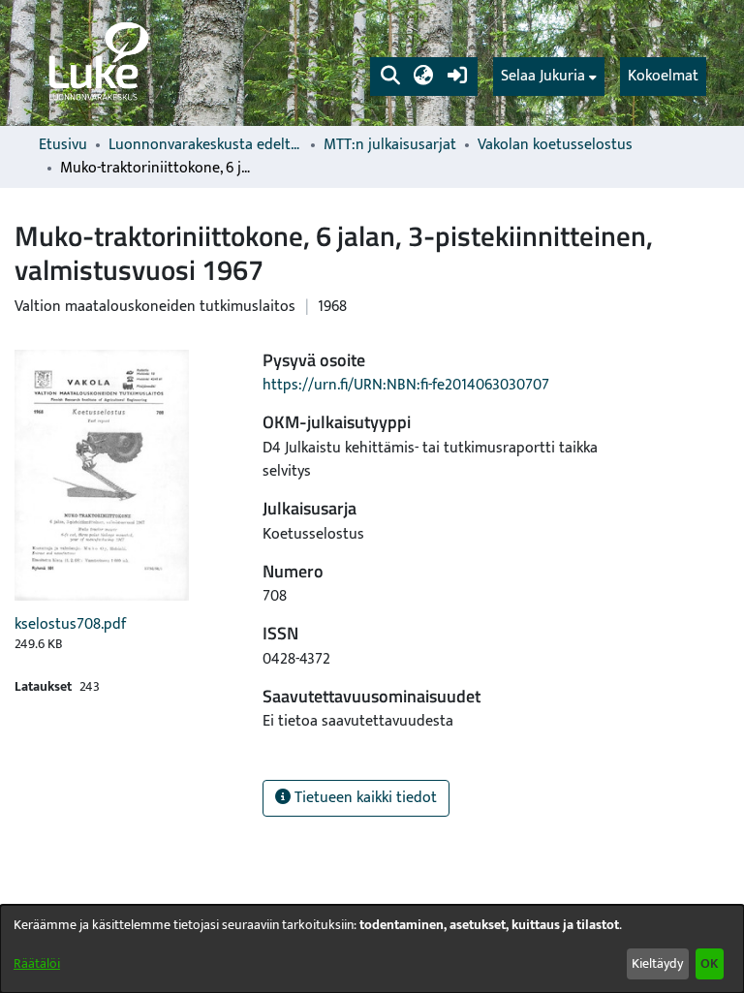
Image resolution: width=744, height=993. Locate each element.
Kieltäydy (657, 963)
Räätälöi (37, 963)
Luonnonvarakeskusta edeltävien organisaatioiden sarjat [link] (205, 145)
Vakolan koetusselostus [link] (555, 145)
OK (709, 963)
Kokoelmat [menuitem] (663, 76)
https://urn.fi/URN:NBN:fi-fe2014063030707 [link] (406, 385)
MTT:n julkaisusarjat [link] (390, 145)
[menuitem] (548, 76)
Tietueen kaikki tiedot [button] (364, 798)
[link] (97, 63)
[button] (390, 76)
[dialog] (372, 949)
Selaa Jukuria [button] (543, 76)
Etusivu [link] (63, 145)
